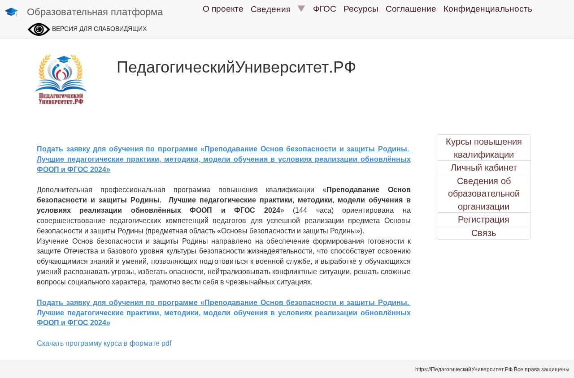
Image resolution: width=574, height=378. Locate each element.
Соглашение (411, 8)
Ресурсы (361, 8)
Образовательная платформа (95, 11)
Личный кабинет (484, 167)
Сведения (274, 8)
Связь (483, 232)
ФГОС (324, 8)
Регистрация (483, 219)
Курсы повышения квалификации (484, 147)
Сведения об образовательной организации (484, 193)
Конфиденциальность (488, 8)
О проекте (223, 8)
